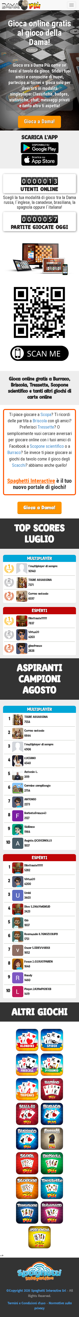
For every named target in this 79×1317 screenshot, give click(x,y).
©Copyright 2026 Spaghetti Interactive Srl (36, 1291)
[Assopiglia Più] (39, 1237)
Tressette (45, 427)
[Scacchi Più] (52, 1138)
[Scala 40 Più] (27, 1113)
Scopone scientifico (47, 446)
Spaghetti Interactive (31, 480)
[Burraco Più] (27, 1138)
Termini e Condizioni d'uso (26, 1303)
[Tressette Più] (52, 1187)
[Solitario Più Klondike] (27, 1039)
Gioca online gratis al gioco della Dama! (39, 33)
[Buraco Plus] (52, 1113)
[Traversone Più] (27, 1212)
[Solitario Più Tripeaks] (27, 1089)
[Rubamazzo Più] (52, 1212)
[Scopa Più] (27, 1163)
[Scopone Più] (27, 1187)
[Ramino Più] (52, 1089)
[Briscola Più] (52, 1163)
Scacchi (19, 465)
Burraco (14, 452)
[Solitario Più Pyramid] (52, 1064)
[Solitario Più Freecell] (27, 1064)
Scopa (46, 414)
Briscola (40, 420)
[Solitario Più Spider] (52, 1039)
